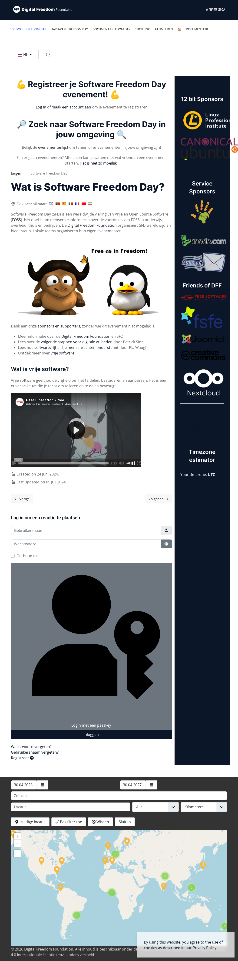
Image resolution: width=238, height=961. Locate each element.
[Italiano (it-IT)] (71, 203)
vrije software (62, 353)
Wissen (102, 821)
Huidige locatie (32, 821)
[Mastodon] (207, 9)
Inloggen (91, 734)
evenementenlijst (53, 147)
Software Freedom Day (28, 29)
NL (25, 54)
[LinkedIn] (219, 9)
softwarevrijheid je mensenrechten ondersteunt (76, 347)
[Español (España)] (64, 203)
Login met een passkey (91, 725)
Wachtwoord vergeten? (31, 746)
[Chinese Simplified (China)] (84, 203)
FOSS (16, 219)
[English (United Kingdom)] (51, 203)
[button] (48, 54)
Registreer (20, 757)
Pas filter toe (70, 821)
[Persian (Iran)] (90, 203)
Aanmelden (164, 29)
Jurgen (16, 173)
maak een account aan (71, 107)
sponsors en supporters (59, 326)
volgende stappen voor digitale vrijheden (76, 341)
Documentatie (197, 29)
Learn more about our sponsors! (202, 424)
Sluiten (125, 821)
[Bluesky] (211, 9)
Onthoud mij (28, 555)
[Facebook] (223, 9)
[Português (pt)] (58, 203)
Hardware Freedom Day (69, 29)
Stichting (142, 29)
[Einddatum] (151, 784)
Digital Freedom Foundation (92, 225)
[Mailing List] (216, 9)
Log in (41, 107)
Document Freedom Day (111, 29)
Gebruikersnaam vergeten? (35, 752)
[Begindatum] (42, 784)
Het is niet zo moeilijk (98, 163)
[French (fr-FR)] (77, 203)
